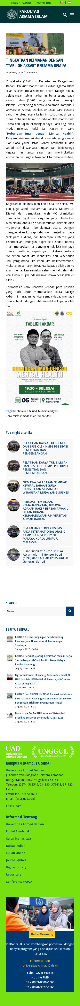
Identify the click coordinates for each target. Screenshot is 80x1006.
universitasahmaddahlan (21, 416)
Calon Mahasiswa (18, 838)
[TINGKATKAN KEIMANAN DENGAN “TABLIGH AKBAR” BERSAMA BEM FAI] (35, 44)
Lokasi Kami (14, 806)
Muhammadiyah (48, 411)
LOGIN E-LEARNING (21, 3)
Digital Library (16, 867)
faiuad (33, 411)
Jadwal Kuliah (15, 846)
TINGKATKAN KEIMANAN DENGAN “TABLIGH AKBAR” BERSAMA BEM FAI (37, 62)
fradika (33, 72)
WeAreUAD (44, 416)
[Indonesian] (69, 3)
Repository (14, 874)
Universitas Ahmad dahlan (25, 824)
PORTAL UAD (44, 3)
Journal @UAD (16, 860)
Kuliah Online (15, 853)
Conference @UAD (19, 882)
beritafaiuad (20, 411)
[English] (61, 3)
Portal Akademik (18, 831)
